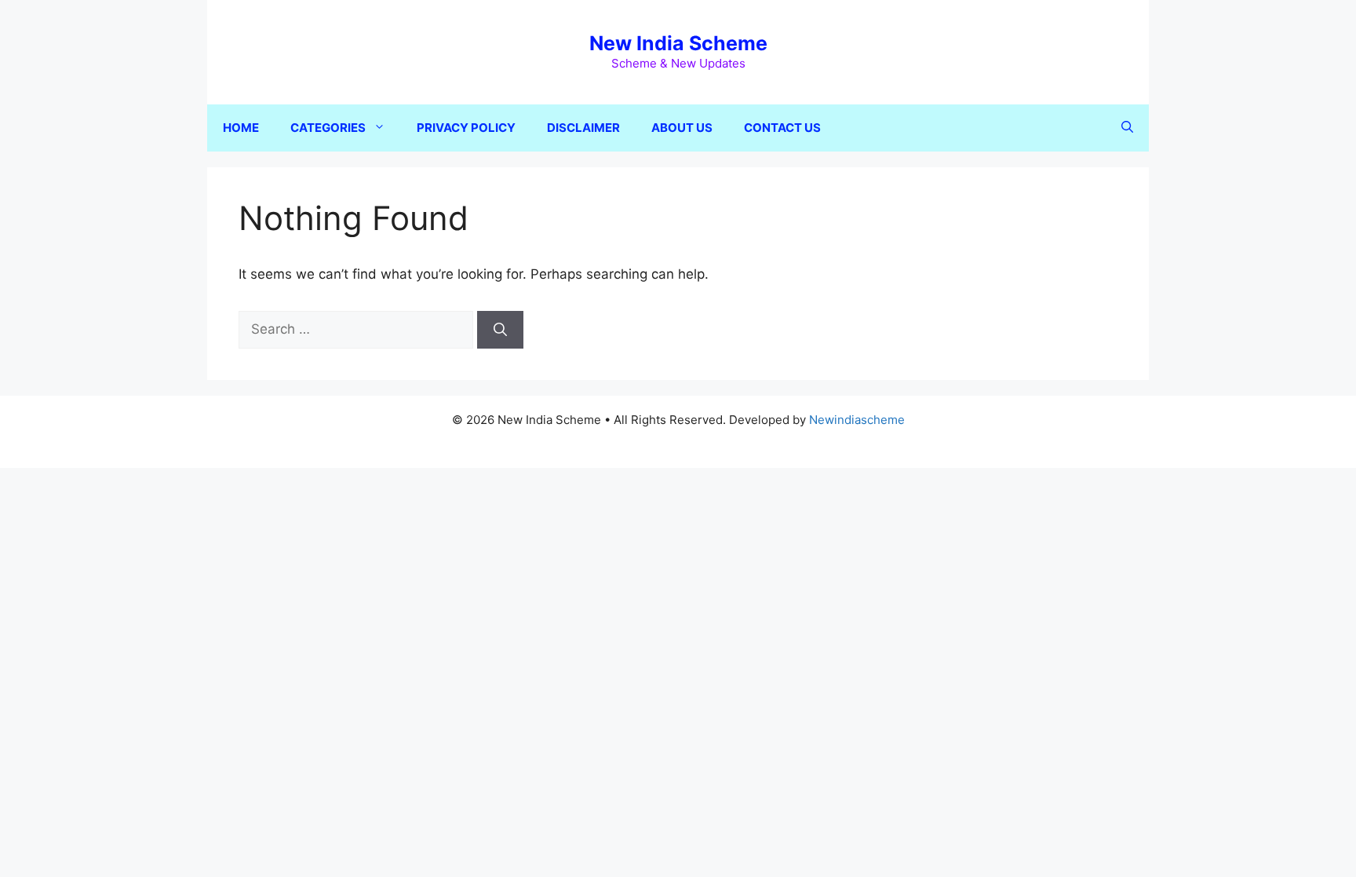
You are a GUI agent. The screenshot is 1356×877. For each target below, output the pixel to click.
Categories (328, 127)
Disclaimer (583, 127)
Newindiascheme (857, 419)
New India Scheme (678, 43)
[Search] (500, 330)
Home (241, 127)
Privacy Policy (466, 127)
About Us (682, 127)
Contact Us (782, 127)
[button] (1127, 128)
